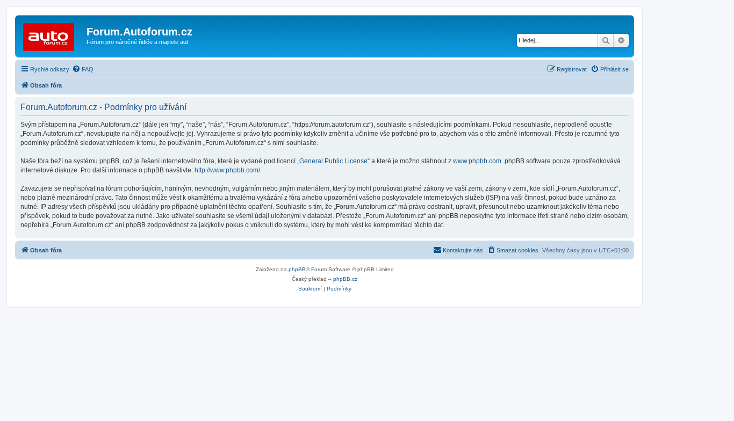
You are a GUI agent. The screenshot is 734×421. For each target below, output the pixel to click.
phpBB (297, 269)
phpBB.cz (345, 279)
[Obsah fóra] (52, 35)
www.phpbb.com (477, 161)
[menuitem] (82, 69)
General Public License (333, 161)
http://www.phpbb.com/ (227, 170)
